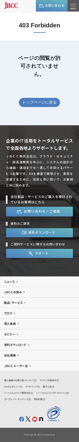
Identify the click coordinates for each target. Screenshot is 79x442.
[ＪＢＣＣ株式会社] (11, 5)
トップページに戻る (39, 102)
